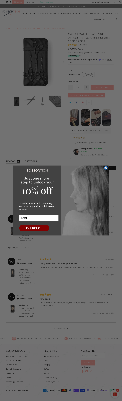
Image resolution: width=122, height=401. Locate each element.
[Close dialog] (106, 168)
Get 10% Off (34, 228)
